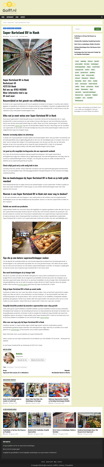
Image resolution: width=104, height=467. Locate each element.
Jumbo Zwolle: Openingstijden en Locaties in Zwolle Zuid (12, 400)
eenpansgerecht (79, 69)
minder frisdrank (93, 83)
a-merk (77, 61)
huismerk (77, 78)
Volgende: (61, 371)
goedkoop (92, 72)
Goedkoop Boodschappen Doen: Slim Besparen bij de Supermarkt (88, 431)
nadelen (77, 86)
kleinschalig (78, 81)
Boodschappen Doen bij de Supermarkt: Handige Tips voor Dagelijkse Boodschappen (87, 53)
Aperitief (96, 61)
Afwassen (90, 61)
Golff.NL (55, 465)
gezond (77, 72)
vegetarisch (88, 95)
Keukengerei (85, 78)
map (62, 465)
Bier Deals (86, 64)
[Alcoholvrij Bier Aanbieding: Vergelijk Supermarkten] (39, 420)
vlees (84, 98)
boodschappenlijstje (80, 67)
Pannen (83, 86)
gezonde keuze (84, 72)
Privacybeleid (69, 465)
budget (89, 67)
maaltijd (95, 81)
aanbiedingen (15, 329)
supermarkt (18, 125)
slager (91, 89)
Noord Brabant (10, 28)
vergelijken (78, 98)
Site (60, 465)
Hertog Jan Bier (90, 75)
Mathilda (6, 36)
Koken (84, 81)
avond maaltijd (78, 64)
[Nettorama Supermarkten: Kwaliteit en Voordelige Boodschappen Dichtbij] (59, 390)
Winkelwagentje (79, 100)
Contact (23, 17)
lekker (89, 81)
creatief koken (96, 67)
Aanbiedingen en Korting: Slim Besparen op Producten (14, 431)
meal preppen (83, 83)
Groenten (77, 75)
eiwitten (87, 69)
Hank (5, 28)
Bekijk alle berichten (37, 360)
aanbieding (83, 61)
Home (3, 17)
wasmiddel (89, 98)
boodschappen (23, 284)
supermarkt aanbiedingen (21, 367)
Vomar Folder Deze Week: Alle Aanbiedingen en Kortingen (34, 400)
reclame (77, 89)
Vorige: (15, 371)
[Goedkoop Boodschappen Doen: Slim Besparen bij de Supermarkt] (89, 420)
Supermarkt (10, 17)
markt (76, 83)
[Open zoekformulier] (101, 17)
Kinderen (92, 78)
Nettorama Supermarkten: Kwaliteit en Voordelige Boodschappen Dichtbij (59, 400)
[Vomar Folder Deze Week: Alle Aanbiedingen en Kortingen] (36, 390)
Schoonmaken (84, 89)
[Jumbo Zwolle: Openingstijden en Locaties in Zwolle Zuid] (13, 390)
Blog (17, 17)
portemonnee (89, 86)
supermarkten (44, 317)
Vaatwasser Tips (79, 95)
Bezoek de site (22, 360)
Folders (93, 69)
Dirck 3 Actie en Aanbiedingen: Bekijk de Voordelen (87, 44)
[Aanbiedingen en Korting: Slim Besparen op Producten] (14, 420)
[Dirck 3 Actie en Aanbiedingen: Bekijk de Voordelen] (64, 420)
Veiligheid (95, 95)
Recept (97, 86)
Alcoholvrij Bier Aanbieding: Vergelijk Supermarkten (87, 41)
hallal (83, 75)
